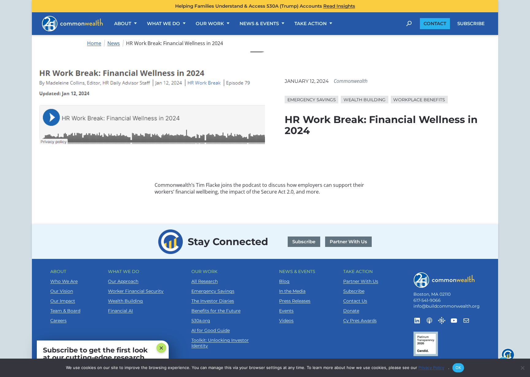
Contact (435, 23)
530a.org (200, 320)
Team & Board (65, 311)
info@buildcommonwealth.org (446, 306)
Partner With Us (348, 241)
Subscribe (471, 23)
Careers (58, 320)
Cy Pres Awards (360, 320)
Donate (351, 311)
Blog (284, 281)
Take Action (310, 23)
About (122, 23)
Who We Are (64, 281)
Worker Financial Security (135, 291)
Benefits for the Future (215, 311)
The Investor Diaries (212, 301)
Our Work (210, 23)
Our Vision (61, 291)
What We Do (163, 23)
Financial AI (120, 311)
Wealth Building (125, 301)
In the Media (292, 291)
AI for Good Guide (210, 330)
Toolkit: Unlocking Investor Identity (220, 342)
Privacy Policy (433, 367)
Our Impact (62, 301)
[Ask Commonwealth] (507, 357)
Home (94, 43)
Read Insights (339, 6)
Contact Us (355, 301)
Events (286, 311)
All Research (204, 281)
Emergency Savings (212, 291)
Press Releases (294, 301)
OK (458, 367)
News (113, 43)
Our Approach (123, 281)
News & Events (259, 23)
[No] (522, 368)
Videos (286, 320)
